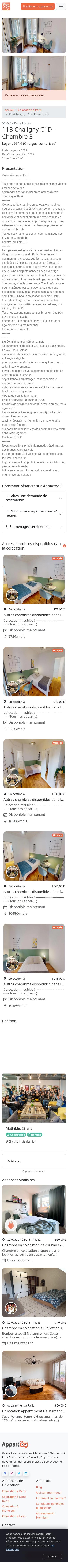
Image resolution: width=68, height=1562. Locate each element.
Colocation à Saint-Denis (14, 1499)
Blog (39, 1487)
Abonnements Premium (45, 1515)
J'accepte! (52, 1556)
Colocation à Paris (30, 110)
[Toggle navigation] (61, 6)
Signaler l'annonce (34, 1171)
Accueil (9, 110)
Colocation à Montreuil (10, 1508)
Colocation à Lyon (13, 1516)
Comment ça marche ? (51, 1498)
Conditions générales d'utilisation (50, 1506)
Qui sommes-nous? (49, 1492)
